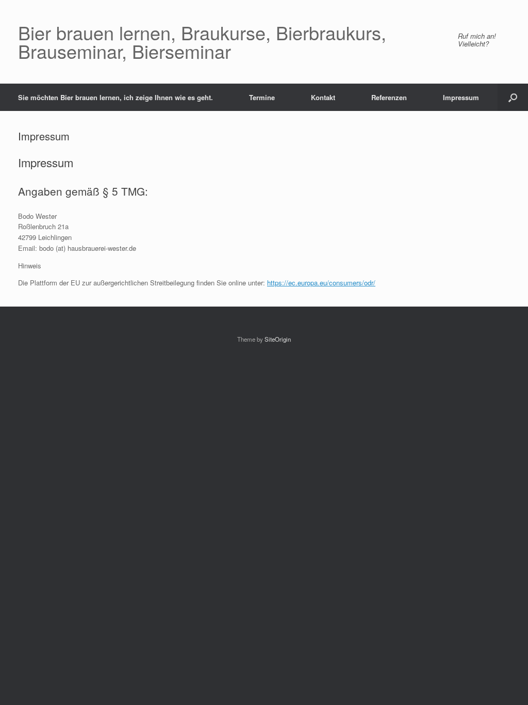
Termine (262, 97)
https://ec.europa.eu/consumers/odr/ (321, 282)
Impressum (461, 97)
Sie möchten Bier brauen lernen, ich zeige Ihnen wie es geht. (115, 97)
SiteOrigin (278, 339)
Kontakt (323, 97)
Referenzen (389, 97)
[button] (513, 97)
